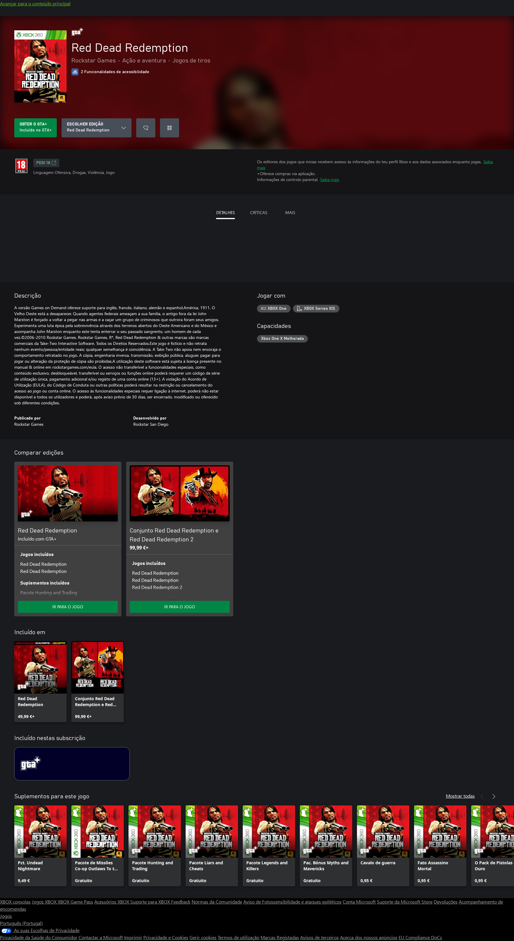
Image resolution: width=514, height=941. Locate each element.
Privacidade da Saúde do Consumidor (38, 937)
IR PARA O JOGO (67, 606)
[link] (40, 681)
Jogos (6, 916)
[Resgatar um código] (169, 127)
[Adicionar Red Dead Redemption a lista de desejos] (145, 127)
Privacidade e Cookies (165, 937)
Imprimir (133, 937)
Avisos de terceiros (319, 937)
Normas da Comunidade (217, 901)
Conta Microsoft (359, 901)
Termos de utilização (238, 937)
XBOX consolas (15, 901)
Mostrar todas (460, 796)
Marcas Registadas (280, 937)
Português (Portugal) (21, 923)
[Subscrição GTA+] (72, 763)
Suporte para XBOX (150, 901)
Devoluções (445, 901)
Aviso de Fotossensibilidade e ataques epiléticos (292, 901)
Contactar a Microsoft (101, 937)
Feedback (180, 901)
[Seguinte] (494, 796)
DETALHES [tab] (225, 212)
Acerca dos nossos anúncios (368, 937)
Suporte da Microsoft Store (404, 901)
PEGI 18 (43, 163)
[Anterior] (482, 796)
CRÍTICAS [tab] (258, 212)
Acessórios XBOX (112, 901)
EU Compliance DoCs (420, 937)
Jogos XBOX (45, 901)
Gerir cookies (203, 937)
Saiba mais (329, 179)
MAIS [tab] (290, 212)
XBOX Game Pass (75, 901)
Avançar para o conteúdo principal (35, 3)
